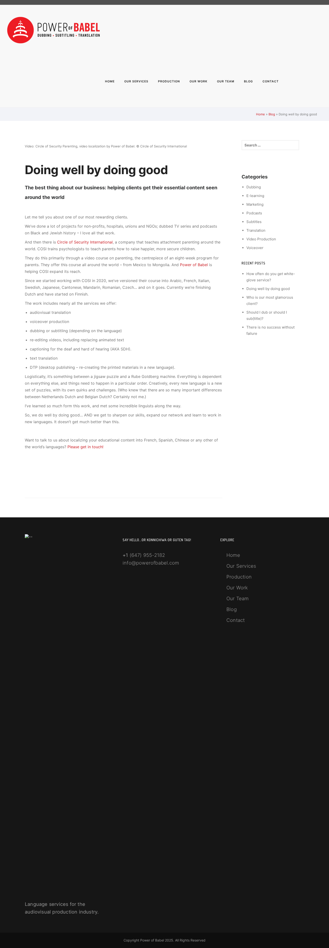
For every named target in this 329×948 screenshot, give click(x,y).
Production (169, 81)
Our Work (198, 81)
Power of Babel (194, 264)
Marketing (254, 204)
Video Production (261, 239)
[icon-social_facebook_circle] (306, 31)
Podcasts (254, 213)
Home (110, 81)
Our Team (225, 81)
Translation (255, 230)
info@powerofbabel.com (151, 563)
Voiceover (254, 247)
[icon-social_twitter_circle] (319, 31)
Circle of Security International (85, 242)
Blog (248, 81)
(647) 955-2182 (147, 555)
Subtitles (254, 221)
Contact (271, 81)
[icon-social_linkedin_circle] (313, 31)
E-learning (255, 195)
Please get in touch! (85, 446)
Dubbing (253, 187)
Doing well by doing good (268, 288)
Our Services (136, 81)
